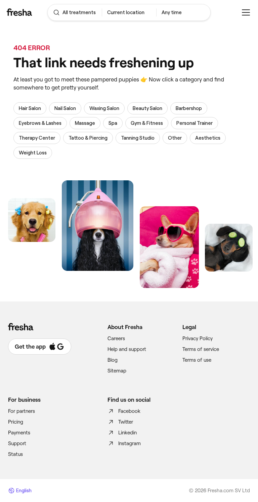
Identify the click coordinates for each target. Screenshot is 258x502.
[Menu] (246, 12)
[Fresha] (27, 12)
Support (17, 443)
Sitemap (117, 370)
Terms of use (196, 360)
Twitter (125, 422)
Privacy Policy (197, 338)
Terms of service (200, 349)
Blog (113, 360)
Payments (19, 432)
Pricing (15, 422)
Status (15, 454)
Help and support (127, 349)
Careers (116, 338)
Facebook (129, 411)
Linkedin (127, 432)
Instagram (129, 443)
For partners (21, 411)
